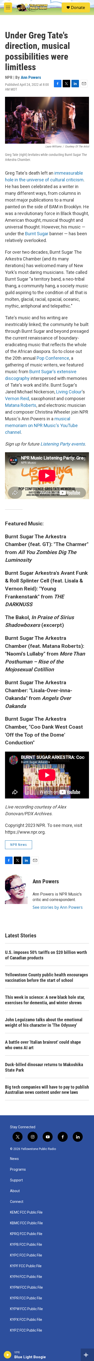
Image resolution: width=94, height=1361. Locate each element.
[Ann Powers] (16, 889)
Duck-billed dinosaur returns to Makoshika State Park (44, 1067)
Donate (78, 7)
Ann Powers (31, 77)
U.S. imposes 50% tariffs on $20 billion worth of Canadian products (46, 955)
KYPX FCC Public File (26, 1320)
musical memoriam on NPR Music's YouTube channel (41, 425)
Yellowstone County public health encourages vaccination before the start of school (46, 977)
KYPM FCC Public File (26, 1287)
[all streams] (87, 1355)
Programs (18, 1169)
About (15, 1191)
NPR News (18, 845)
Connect (16, 1202)
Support (16, 1180)
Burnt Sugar (36, 233)
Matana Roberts (20, 405)
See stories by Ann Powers (58, 907)
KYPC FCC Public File (26, 1255)
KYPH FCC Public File (26, 1277)
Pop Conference (52, 358)
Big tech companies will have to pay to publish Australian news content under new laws (47, 1089)
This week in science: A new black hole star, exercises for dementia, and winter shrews (45, 1000)
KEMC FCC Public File (26, 1212)
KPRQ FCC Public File (26, 1234)
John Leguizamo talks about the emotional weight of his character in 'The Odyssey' (43, 1022)
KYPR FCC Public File (26, 1298)
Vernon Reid (17, 398)
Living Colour (69, 391)
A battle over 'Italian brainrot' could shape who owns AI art (43, 1044)
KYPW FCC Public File (26, 1309)
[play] (8, 1354)
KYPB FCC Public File (26, 1245)
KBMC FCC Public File (26, 1223)
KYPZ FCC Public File (26, 1330)
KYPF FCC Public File (26, 1266)
